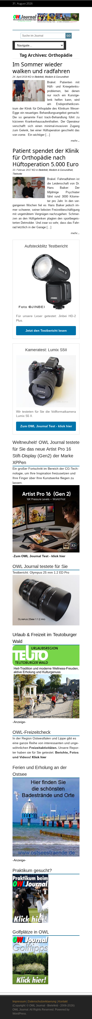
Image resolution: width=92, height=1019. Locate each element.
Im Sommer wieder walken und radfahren (41, 67)
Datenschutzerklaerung (42, 1001)
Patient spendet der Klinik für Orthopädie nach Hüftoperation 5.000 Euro (46, 157)
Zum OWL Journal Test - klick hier (46, 426)
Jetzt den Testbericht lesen (46, 330)
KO (29, 76)
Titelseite (17, 173)
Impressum (19, 1001)
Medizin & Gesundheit (57, 76)
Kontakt (62, 1001)
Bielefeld (39, 76)
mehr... (75, 140)
